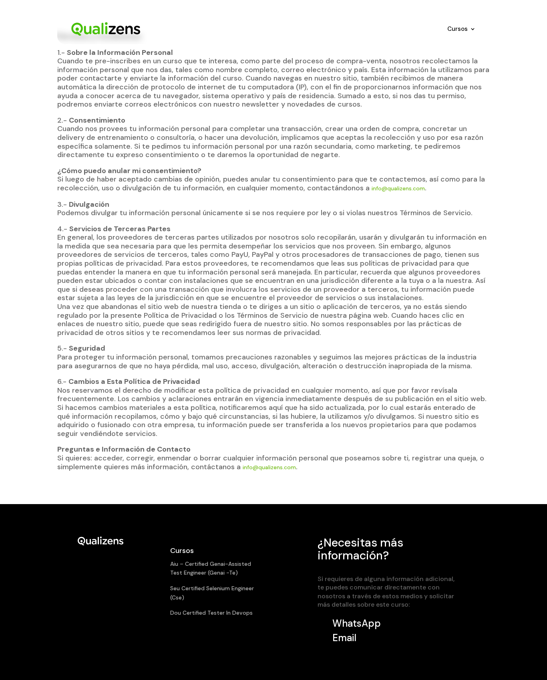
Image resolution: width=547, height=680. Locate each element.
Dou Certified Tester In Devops (211, 612)
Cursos (457, 29)
